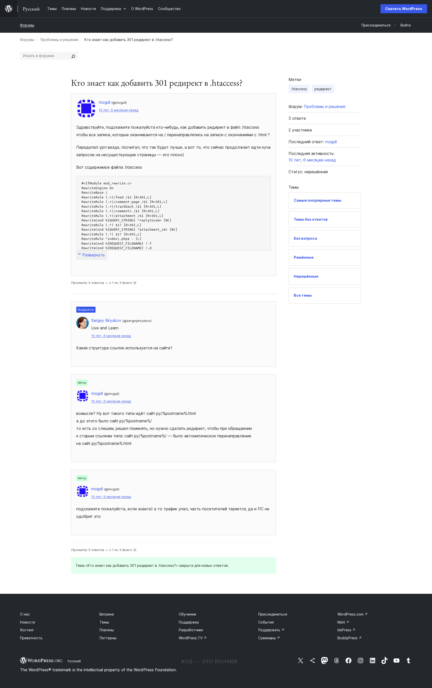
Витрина (107, 614)
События (266, 622)
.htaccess (299, 89)
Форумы (27, 25)
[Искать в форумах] (73, 56)
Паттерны (108, 638)
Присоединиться (272, 614)
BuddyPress (350, 638)
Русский (74, 661)
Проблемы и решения (59, 39)
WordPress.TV (193, 638)
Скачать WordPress (403, 8)
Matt (343, 622)
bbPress (347, 630)
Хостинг (27, 630)
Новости (27, 622)
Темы (104, 622)
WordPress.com (353, 614)
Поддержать (271, 630)
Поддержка (189, 622)
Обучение (187, 614)
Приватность (31, 638)
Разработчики (191, 630)
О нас (25, 614)
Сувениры (269, 638)
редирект (323, 89)
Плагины (107, 630)
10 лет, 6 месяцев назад (118, 110)
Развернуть (93, 254)
